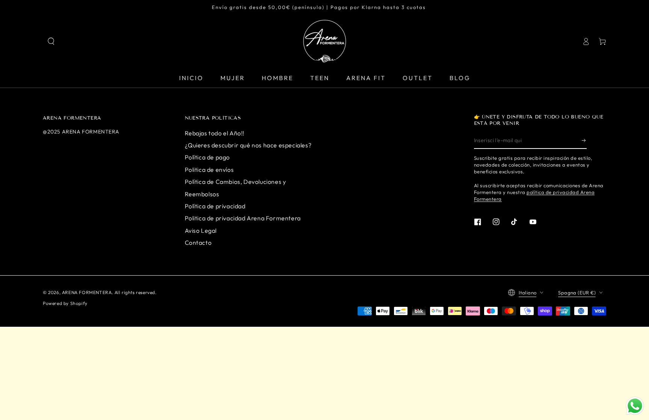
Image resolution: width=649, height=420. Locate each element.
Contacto (198, 242)
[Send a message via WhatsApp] (635, 406)
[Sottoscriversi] (584, 140)
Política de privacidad (215, 206)
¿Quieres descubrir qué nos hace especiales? (248, 145)
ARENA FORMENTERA (87, 292)
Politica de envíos (209, 169)
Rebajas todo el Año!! (215, 133)
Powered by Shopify (65, 303)
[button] (51, 41)
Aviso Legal (201, 230)
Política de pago (207, 157)
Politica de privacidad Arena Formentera (243, 218)
